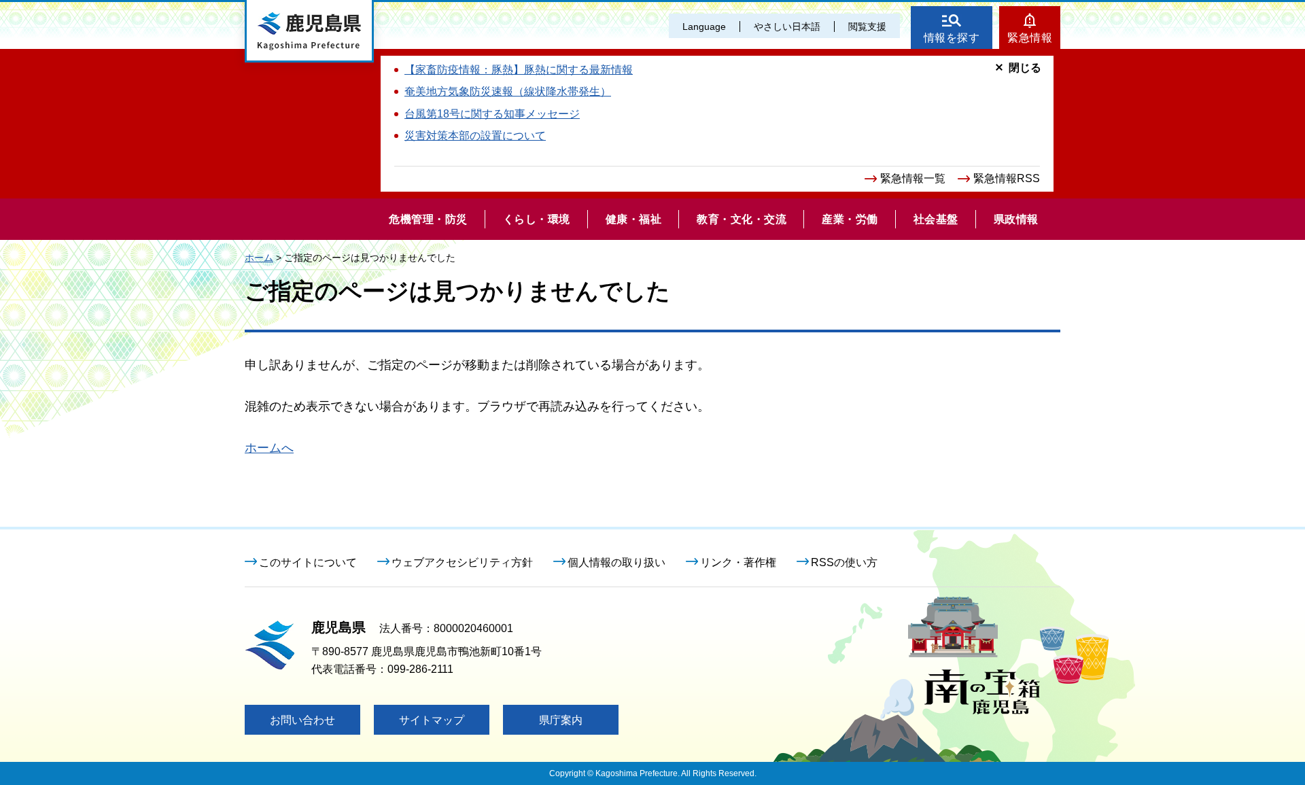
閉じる (1025, 67)
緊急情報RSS (1006, 178)
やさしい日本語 (787, 26)
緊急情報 (1029, 37)
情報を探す (952, 37)
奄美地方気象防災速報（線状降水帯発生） (507, 91)
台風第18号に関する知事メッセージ (492, 114)
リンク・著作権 (738, 562)
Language (704, 26)
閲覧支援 (867, 26)
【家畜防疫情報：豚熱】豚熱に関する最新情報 (518, 69)
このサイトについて (308, 562)
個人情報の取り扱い (616, 562)
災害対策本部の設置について (475, 135)
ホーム (259, 257)
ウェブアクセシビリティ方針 (462, 562)
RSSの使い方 (844, 562)
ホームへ (269, 448)
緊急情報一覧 (912, 178)
